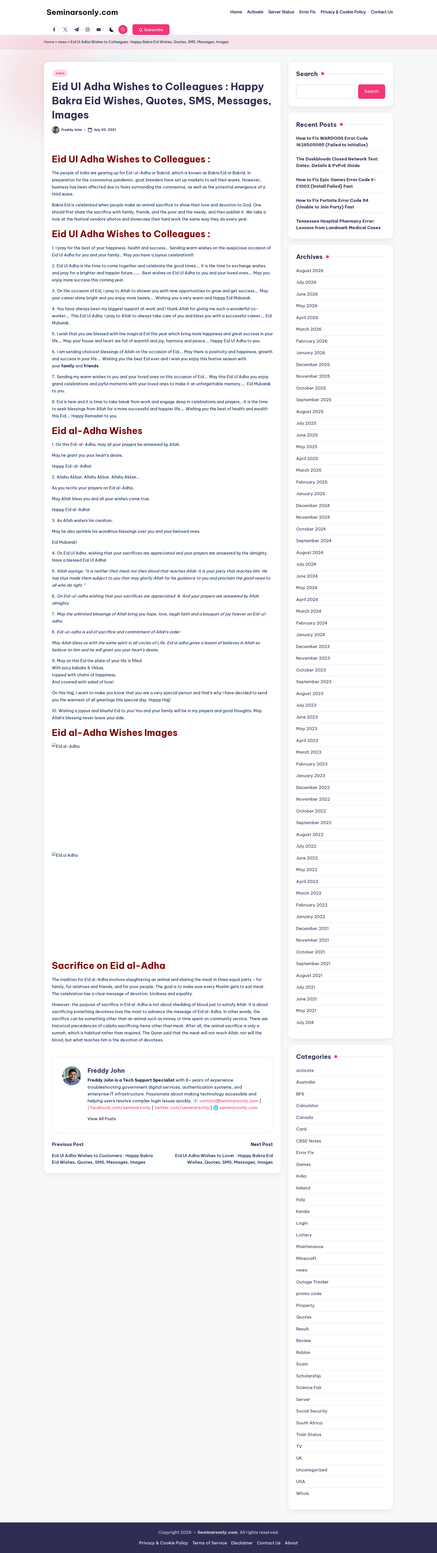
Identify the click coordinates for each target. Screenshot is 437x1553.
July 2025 (306, 423)
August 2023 (309, 693)
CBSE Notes (308, 1141)
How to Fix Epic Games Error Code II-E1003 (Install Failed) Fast (336, 183)
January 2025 (310, 493)
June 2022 (307, 858)
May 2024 (306, 587)
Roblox (303, 1352)
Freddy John (106, 1070)
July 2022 (306, 846)
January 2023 (310, 775)
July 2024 (306, 564)
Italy (300, 1199)
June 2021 (306, 999)
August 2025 (309, 411)
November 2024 (313, 517)
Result (302, 1329)
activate (305, 1070)
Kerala (303, 1211)
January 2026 (310, 352)
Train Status (308, 1434)
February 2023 (311, 764)
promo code (308, 1293)
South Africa (309, 1423)
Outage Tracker (312, 1282)
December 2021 (312, 928)
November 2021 (312, 940)
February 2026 (312, 341)
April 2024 (307, 599)
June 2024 (307, 576)
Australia (305, 1082)
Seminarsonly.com (82, 12)
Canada (304, 1117)
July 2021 (305, 987)
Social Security (311, 1411)
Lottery (304, 1235)
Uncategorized (311, 1470)
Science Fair (309, 1387)
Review (303, 1340)
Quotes (304, 1317)
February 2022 (311, 905)
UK (299, 1458)
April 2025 (307, 458)
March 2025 (308, 470)
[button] (151, 29)
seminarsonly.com (239, 1107)
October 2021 (310, 952)
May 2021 (306, 1010)
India (301, 1176)
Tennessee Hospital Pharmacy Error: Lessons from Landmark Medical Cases (338, 224)
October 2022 (311, 811)
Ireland (303, 1188)
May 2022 (306, 869)
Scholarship (308, 1376)
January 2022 (310, 916)
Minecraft (306, 1258)
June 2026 (307, 294)
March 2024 (308, 611)
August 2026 (310, 270)
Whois (302, 1493)
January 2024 (310, 634)
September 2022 (314, 822)
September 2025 (314, 399)
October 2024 (311, 529)
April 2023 (307, 740)
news (62, 42)
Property (305, 1305)
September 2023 (314, 681)
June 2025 (307, 435)
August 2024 (309, 552)
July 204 (305, 1022)
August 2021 (309, 975)
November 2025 (313, 376)
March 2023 (308, 752)
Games (303, 1164)
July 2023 (306, 705)
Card (301, 1129)
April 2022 (307, 881)
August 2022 (309, 834)
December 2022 (313, 787)
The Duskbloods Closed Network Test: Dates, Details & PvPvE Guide (337, 162)
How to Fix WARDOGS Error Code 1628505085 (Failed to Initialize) (332, 141)
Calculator (307, 1105)
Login (302, 1223)
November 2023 (313, 658)
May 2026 (307, 305)
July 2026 (306, 282)
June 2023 (307, 717)
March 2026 (309, 329)
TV (299, 1446)
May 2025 (306, 446)
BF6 (300, 1094)
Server (303, 1399)
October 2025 (311, 388)
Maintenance (309, 1246)
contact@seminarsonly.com (228, 1101)
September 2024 (314, 540)
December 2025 (313, 364)
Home (49, 42)
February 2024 (311, 623)
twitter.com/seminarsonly (182, 1107)
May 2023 (306, 728)
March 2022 (308, 893)
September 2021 (313, 963)
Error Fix (305, 1152)
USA (300, 1481)
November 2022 (313, 799)
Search (307, 74)
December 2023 (313, 646)
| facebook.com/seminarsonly (119, 1107)
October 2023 (311, 670)
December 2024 (313, 505)
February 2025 (311, 482)
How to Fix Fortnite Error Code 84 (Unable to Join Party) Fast (332, 204)
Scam (302, 1364)
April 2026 (307, 317)
